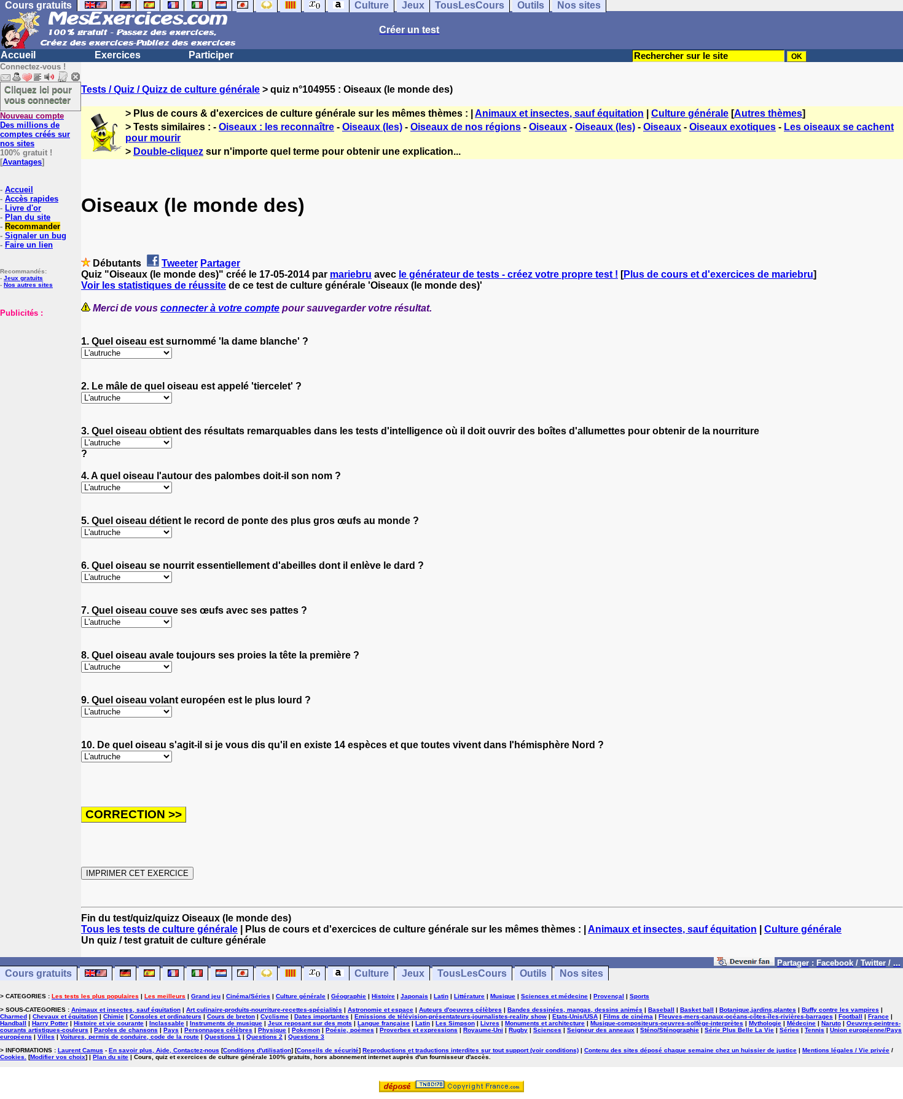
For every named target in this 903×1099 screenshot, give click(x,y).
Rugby (518, 1030)
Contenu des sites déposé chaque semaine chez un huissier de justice (690, 1050)
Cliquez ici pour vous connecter (38, 94)
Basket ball (697, 1009)
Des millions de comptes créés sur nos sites (35, 129)
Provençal (608, 996)
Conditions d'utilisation (257, 1050)
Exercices (118, 55)
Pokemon (306, 1030)
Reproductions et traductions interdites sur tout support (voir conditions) (470, 1050)
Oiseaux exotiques (732, 127)
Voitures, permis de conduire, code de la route (129, 1036)
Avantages (22, 161)
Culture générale (690, 113)
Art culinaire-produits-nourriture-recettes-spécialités (264, 1009)
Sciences (547, 1030)
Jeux (413, 973)
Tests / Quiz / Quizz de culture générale (170, 89)
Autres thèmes (768, 113)
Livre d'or (23, 208)
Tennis (814, 1030)
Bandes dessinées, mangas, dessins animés (575, 1009)
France (878, 1016)
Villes (46, 1036)
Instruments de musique (226, 1023)
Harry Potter (50, 1023)
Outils (533, 973)
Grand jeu (206, 996)
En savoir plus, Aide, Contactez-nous (164, 1050)
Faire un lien (29, 244)
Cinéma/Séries (248, 996)
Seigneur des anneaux (601, 1030)
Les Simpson (455, 1023)
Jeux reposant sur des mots (310, 1023)
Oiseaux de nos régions (465, 127)
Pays (171, 1030)
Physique (272, 1030)
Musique (502, 996)
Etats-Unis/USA (575, 1016)
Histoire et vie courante (109, 1023)
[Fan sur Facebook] (744, 962)
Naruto (831, 1023)
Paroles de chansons (126, 1030)
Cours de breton (231, 1016)
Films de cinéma (628, 1016)
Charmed (13, 1016)
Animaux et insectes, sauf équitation (559, 113)
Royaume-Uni (483, 1030)
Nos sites (581, 973)
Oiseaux (548, 127)
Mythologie (765, 1023)
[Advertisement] (37, 379)
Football (850, 1016)
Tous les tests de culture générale (159, 929)
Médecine (801, 1023)
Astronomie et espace (380, 1009)
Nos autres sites (28, 284)
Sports (639, 996)
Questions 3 (306, 1036)
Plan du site (27, 217)
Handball (13, 1023)
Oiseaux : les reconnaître (276, 127)
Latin (441, 996)
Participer (211, 55)
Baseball (661, 1009)
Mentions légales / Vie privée (845, 1050)
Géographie (348, 996)
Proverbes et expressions (419, 1030)
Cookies (12, 1057)
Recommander (32, 226)
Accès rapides (31, 198)
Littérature (469, 996)
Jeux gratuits (23, 278)
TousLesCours (472, 973)
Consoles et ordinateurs (165, 1016)
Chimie (113, 1016)
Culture (371, 973)
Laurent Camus (80, 1050)
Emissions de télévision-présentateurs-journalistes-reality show (450, 1016)
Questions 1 (223, 1036)
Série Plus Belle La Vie (739, 1030)
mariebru (351, 274)
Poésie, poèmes (350, 1030)
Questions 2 (264, 1036)
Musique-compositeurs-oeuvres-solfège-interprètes (666, 1023)
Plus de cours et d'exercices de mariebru (718, 274)
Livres (489, 1023)
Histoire (383, 996)
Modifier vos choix (57, 1057)
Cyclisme (274, 1016)
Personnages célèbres (218, 1030)
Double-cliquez (168, 151)
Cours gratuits (38, 973)
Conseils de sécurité (328, 1050)
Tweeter (180, 263)
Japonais (414, 996)
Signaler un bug (35, 235)
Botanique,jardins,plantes (757, 1009)
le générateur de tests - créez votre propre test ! (508, 274)
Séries (789, 1030)
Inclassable (166, 1023)
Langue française (384, 1023)
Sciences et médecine (554, 996)
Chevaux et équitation (65, 1016)
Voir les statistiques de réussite (153, 285)
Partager (220, 263)
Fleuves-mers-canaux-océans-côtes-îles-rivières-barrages (746, 1016)
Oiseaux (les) (372, 127)
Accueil (18, 55)
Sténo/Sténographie (669, 1030)
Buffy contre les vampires (840, 1009)
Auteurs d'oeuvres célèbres (460, 1009)
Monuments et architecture (545, 1023)
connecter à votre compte (220, 308)
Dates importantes (321, 1016)
